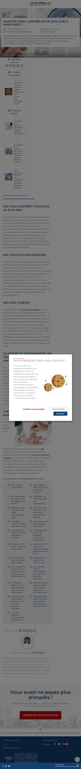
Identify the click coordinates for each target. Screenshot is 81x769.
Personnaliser (59, 409)
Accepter (60, 414)
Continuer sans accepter (34, 409)
